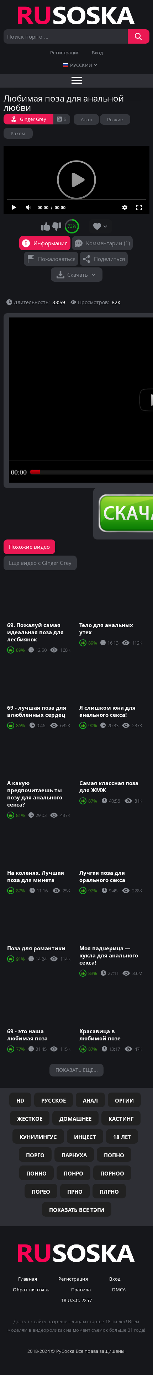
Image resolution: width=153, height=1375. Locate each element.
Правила (81, 1290)
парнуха (74, 1155)
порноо (112, 1173)
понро (73, 1173)
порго (35, 1155)
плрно (109, 1191)
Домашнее (75, 1118)
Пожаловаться (56, 258)
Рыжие (115, 119)
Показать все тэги (76, 1209)
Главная (27, 1279)
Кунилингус (38, 1136)
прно (75, 1191)
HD (20, 1100)
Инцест (85, 1136)
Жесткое (29, 1118)
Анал (86, 119)
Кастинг (121, 1118)
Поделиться (109, 258)
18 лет (122, 1136)
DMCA (119, 1290)
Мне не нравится (56, 226)
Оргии (124, 1100)
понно (36, 1173)
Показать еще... (77, 1069)
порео (41, 1191)
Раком (18, 133)
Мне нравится (45, 226)
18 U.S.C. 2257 (76, 1300)
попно (114, 1155)
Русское (53, 1100)
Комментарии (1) (108, 243)
